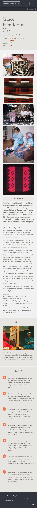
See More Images (18, 198)
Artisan (12, 43)
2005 (11, 45)
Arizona (12, 40)
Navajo (21, 38)
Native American (14, 38)
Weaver (16, 43)
